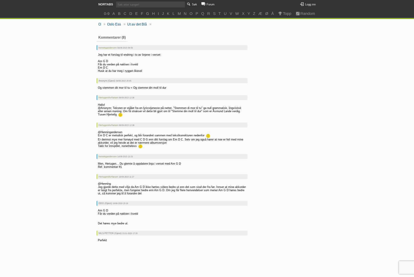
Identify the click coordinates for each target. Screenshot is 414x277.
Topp (287, 13)
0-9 (107, 13)
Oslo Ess (114, 24)
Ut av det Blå (137, 24)
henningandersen (108, 47)
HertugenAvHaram (108, 97)
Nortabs (105, 4)
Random (305, 13)
